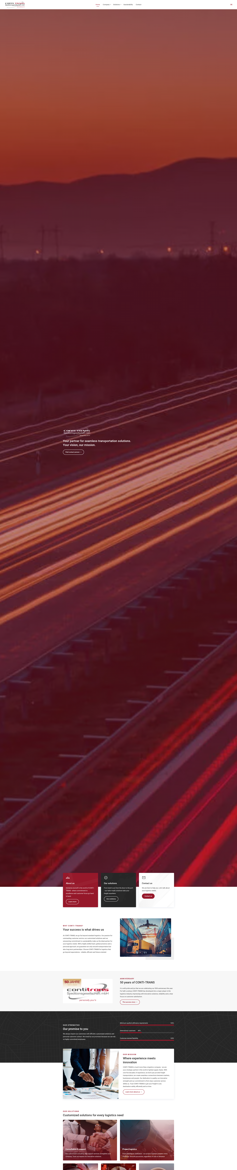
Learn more (72, 902)
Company (106, 4)
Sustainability (128, 4)
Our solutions (111, 899)
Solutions (116, 4)
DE (231, 4)
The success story (128, 1002)
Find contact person (72, 452)
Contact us (148, 896)
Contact (138, 4)
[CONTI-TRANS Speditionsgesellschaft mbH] (15, 4)
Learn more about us (132, 1092)
